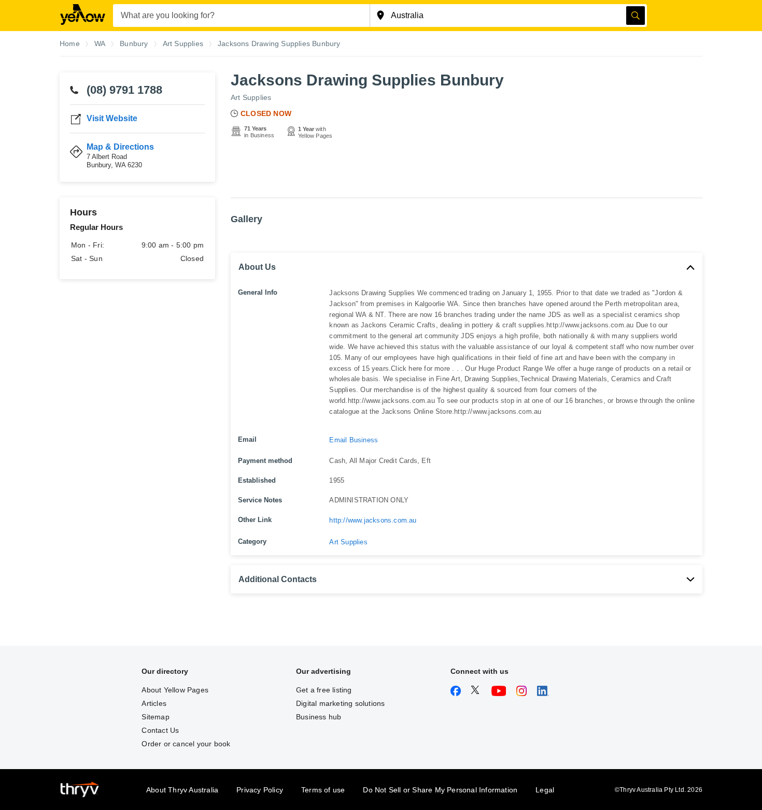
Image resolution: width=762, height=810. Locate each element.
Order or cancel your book (186, 744)
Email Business (353, 440)
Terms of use (323, 790)
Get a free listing (324, 690)
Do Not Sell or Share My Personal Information (440, 790)
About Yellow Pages (175, 690)
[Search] (635, 15)
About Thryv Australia (182, 790)
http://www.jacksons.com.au (372, 520)
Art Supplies (251, 97)
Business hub (318, 717)
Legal (544, 790)
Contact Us (160, 730)
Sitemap (155, 717)
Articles (154, 703)
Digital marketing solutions (340, 703)
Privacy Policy (259, 790)
